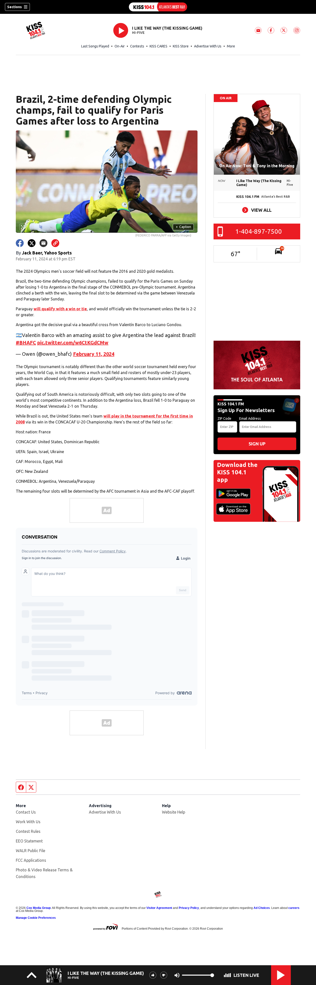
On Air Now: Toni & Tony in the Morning (257, 166)
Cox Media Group (38, 908)
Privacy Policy (189, 908)
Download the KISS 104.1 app (237, 472)
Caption (183, 227)
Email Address (250, 418)
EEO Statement (29, 841)
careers (293, 908)
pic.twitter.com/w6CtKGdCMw (72, 342)
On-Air (120, 46)
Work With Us (28, 821)
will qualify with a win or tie (60, 309)
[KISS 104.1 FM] (158, 7)
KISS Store (181, 46)
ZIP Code (224, 418)
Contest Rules (28, 831)
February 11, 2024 (93, 354)
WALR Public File (30, 850)
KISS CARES (158, 46)
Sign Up (257, 443)
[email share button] (43, 243)
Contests (137, 46)
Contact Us (26, 812)
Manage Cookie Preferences (36, 918)
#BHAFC (26, 342)
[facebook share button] (20, 243)
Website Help (173, 812)
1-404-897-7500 (258, 231)
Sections (14, 7)
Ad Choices (262, 908)
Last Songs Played (95, 46)
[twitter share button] (32, 243)
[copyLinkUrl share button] (55, 243)
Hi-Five (138, 33)
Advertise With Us (207, 46)
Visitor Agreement (159, 908)
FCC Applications (31, 860)
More (231, 46)
